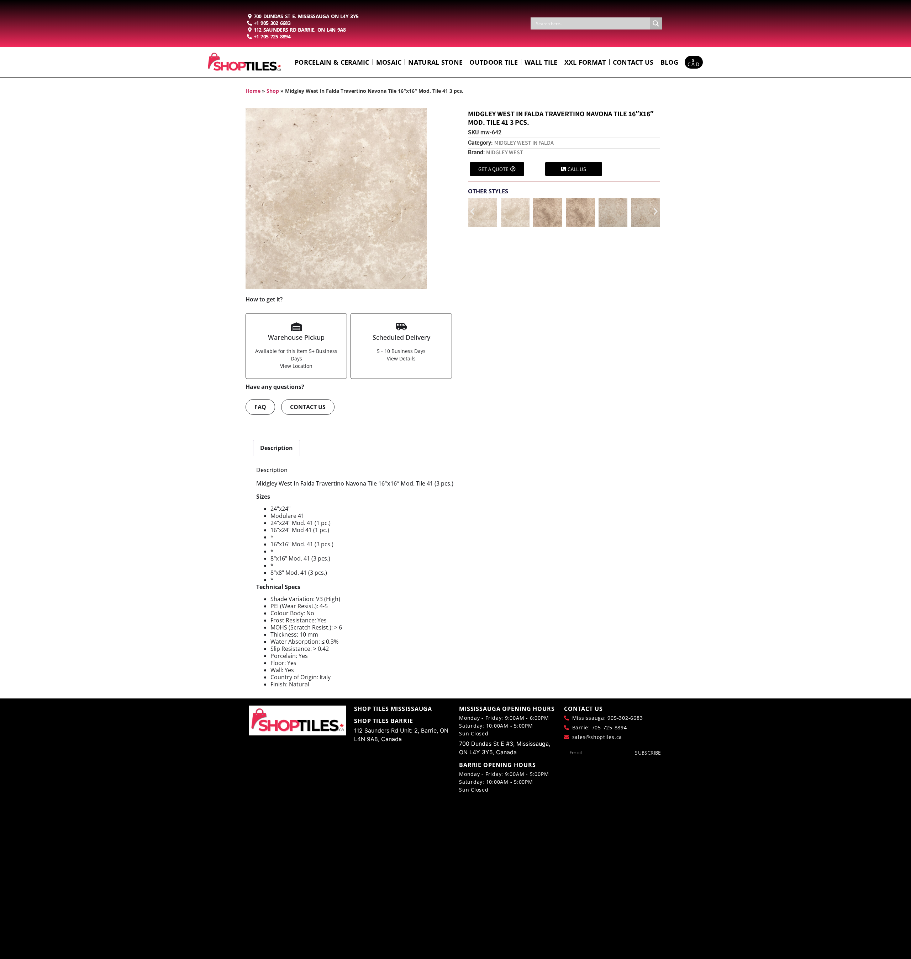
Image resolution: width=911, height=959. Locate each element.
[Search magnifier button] (656, 23)
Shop (273, 90)
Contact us (633, 62)
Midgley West (504, 152)
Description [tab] (276, 448)
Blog (669, 62)
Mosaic (389, 62)
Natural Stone (435, 62)
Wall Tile (541, 62)
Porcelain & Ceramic (332, 62)
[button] (472, 211)
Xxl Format (585, 62)
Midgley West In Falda (524, 142)
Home (253, 90)
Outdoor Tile (493, 62)
